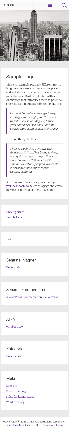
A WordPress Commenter (22, 297)
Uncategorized (15, 212)
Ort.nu (9, 5)
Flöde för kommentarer (21, 396)
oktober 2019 (14, 326)
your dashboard (16, 186)
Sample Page (14, 217)
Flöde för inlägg (16, 391)
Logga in (11, 385)
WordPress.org (15, 402)
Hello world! (13, 267)
